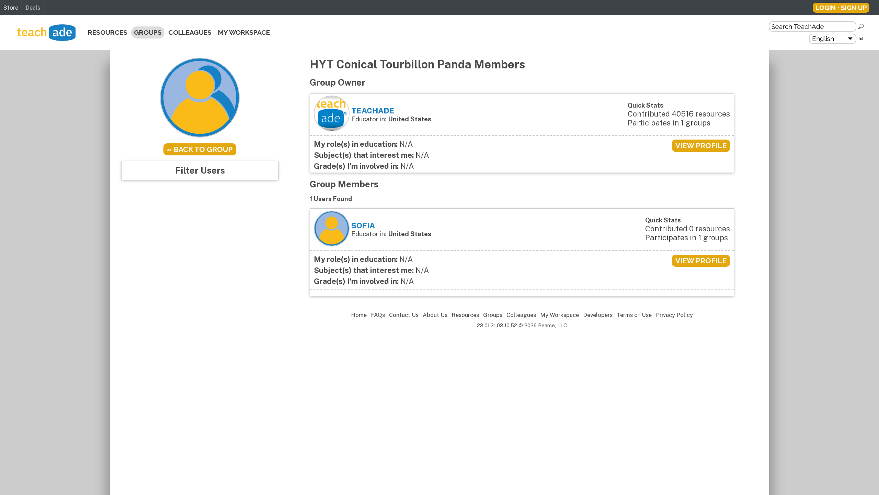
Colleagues (190, 32)
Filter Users (200, 170)
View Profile (701, 145)
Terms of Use (634, 315)
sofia (363, 225)
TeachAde (373, 110)
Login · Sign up (841, 7)
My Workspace (244, 32)
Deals (32, 7)
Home (359, 315)
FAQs (378, 315)
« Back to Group (200, 149)
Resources (107, 32)
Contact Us (404, 315)
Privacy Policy (674, 315)
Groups (148, 32)
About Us (435, 315)
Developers (598, 315)
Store (10, 7)
